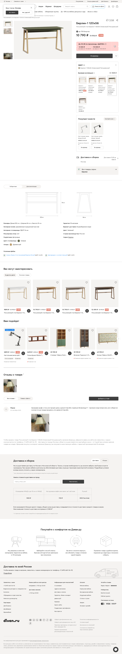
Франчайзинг (7, 612)
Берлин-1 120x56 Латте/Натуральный (101, 87)
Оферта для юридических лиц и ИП (65, 622)
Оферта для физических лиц (63, 619)
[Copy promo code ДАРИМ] (115, 46)
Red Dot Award (105, 593)
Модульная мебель (85, 595)
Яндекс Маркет (105, 585)
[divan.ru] (11, 620)
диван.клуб (57, 598)
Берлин (70, 237)
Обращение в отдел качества (12, 595)
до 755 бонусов (84, 31)
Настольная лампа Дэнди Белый (83, 137)
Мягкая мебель (84, 585)
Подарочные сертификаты (62, 608)
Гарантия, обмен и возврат (62, 595)
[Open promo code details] (105, 44)
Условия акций (84, 622)
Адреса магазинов (59, 589)
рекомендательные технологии (39, 640)
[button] (109, 6)
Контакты (6, 592)
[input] (76, 6)
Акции (40, 6)
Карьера (57, 601)
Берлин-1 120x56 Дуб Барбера (91, 87)
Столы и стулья (84, 598)
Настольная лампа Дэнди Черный (96, 137)
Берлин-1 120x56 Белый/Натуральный (82, 87)
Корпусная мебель (85, 589)
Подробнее (8, 573)
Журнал (48, 6)
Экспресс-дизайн (85, 605)
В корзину (94, 56)
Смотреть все (109, 119)
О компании (58, 585)
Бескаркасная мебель (86, 592)
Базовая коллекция (85, 73)
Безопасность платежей (87, 625)
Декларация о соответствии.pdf (57, 255)
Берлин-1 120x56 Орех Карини (82, 108)
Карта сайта (58, 605)
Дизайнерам (7, 609)
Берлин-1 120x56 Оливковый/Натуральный (111, 88)
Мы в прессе (58, 611)
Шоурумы (57, 6)
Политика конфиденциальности (89, 619)
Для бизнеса (7, 605)
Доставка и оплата (60, 592)
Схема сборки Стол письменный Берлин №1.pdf (20, 255)
